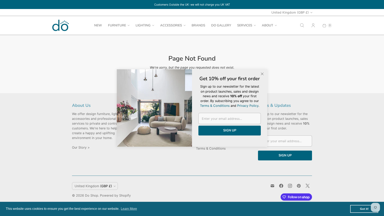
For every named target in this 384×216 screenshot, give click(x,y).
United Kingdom (290, 12)
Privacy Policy (247, 106)
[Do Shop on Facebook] (281, 185)
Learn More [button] (129, 208)
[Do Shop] (60, 25)
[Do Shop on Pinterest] (298, 185)
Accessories (171, 25)
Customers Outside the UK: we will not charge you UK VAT (192, 4)
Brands (198, 25)
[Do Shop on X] (307, 185)
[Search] (302, 25)
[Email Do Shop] (272, 185)
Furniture (117, 25)
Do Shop (91, 195)
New (98, 25)
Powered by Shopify (115, 195)
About (267, 25)
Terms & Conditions (211, 148)
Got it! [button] (364, 208)
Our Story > (81, 147)
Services (244, 25)
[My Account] (313, 25)
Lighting (143, 25)
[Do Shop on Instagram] (290, 185)
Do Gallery (221, 25)
